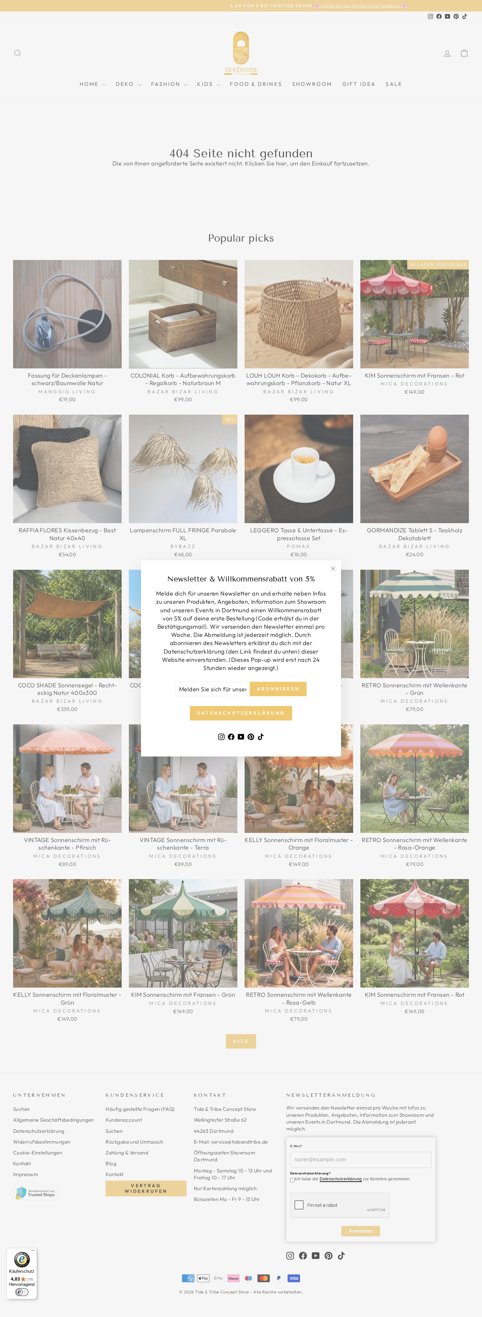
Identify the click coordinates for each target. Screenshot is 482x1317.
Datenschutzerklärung (341, 1179)
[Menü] (33, 1252)
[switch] (22, 1292)
